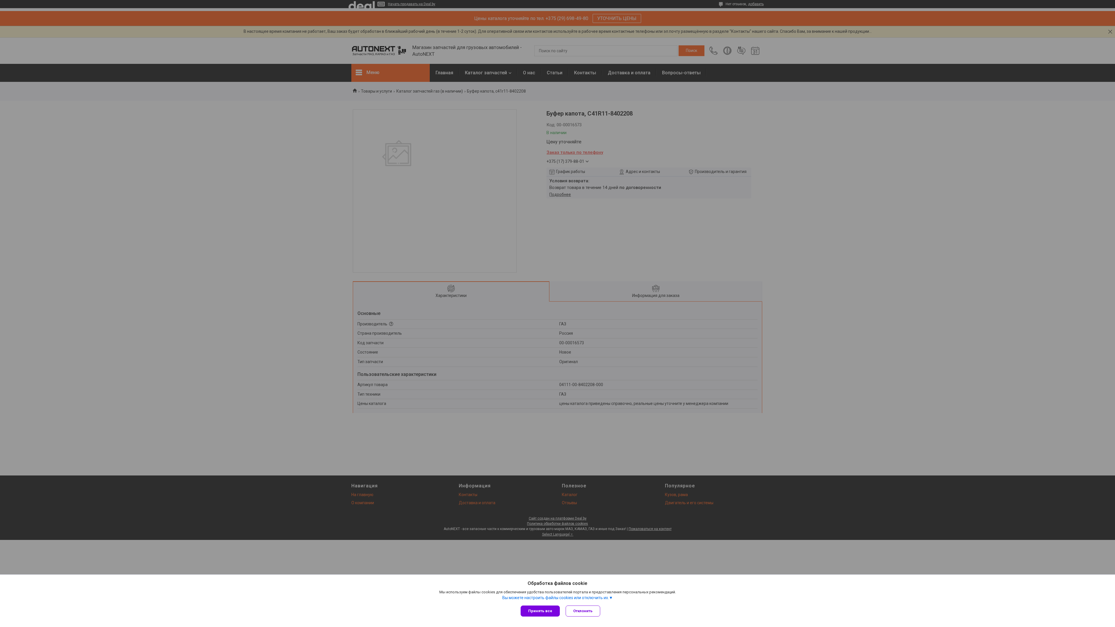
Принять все (540, 611)
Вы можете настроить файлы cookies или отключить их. (555, 597)
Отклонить (583, 611)
